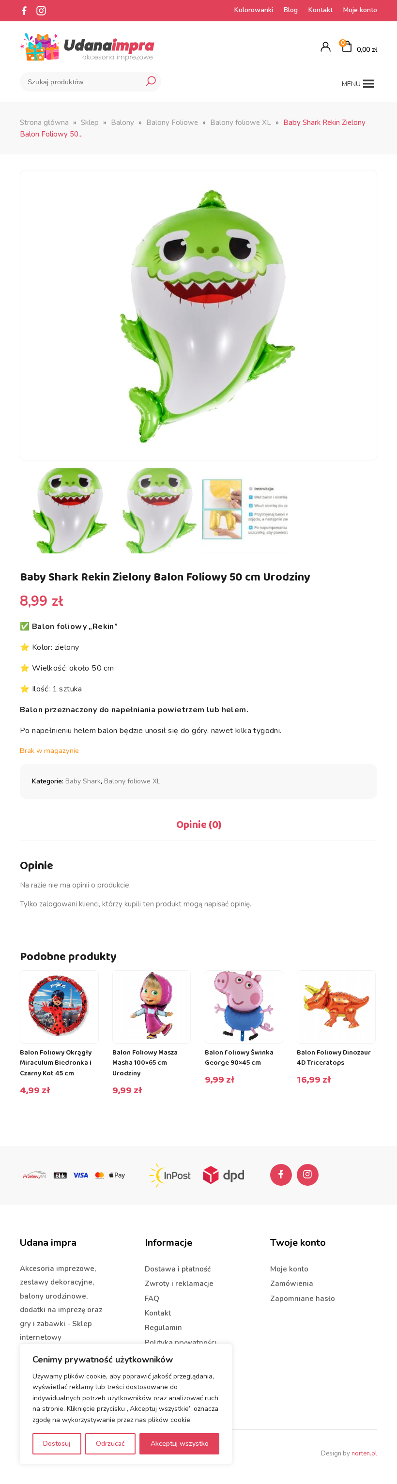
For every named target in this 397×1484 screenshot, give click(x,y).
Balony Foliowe (172, 122)
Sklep (90, 122)
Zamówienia (291, 1283)
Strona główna (44, 122)
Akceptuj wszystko (180, 1443)
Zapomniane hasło (302, 1298)
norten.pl (364, 1453)
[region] (125, 1404)
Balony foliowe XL (240, 122)
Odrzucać (110, 1443)
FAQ (152, 1298)
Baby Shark (83, 781)
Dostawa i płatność (178, 1269)
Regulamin (163, 1327)
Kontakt (320, 10)
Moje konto (360, 10)
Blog (291, 10)
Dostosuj (56, 1443)
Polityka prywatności (180, 1342)
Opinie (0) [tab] (198, 825)
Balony (122, 122)
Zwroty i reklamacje (179, 1283)
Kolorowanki (253, 10)
